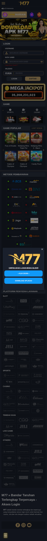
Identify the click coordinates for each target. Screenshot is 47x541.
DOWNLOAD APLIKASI (23, 281)
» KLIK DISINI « (23, 273)
